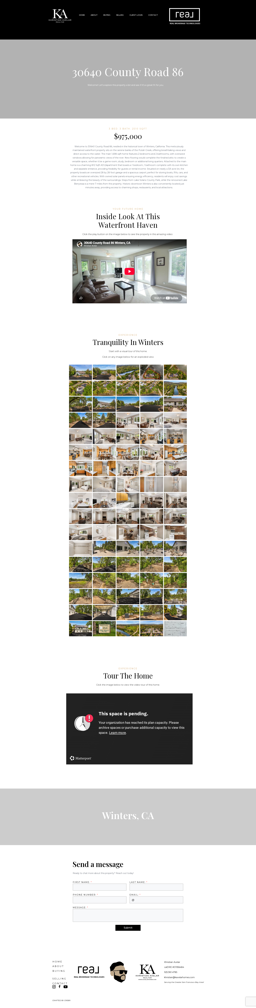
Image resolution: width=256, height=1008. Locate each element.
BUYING (106, 15)
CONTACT (153, 15)
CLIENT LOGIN (136, 15)
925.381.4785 (170, 972)
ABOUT (94, 15)
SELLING (120, 15)
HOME (82, 15)
